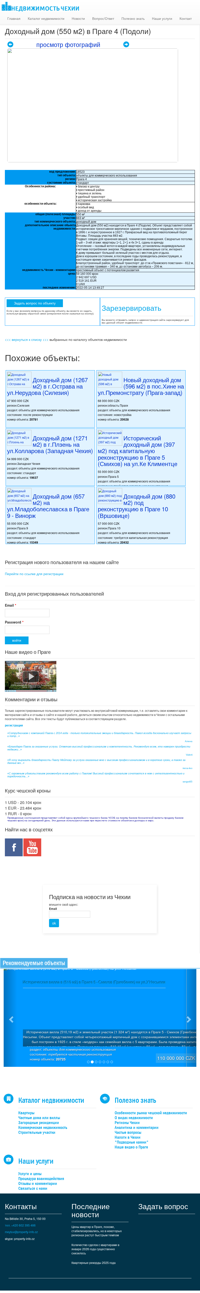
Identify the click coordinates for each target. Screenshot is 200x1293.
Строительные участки (36, 1132)
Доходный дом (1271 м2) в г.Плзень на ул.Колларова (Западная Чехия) (50, 444)
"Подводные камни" (132, 1142)
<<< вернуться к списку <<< (27, 339)
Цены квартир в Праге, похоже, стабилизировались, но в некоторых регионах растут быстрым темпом (96, 1231)
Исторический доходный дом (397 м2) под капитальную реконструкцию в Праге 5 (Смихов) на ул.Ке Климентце (137, 451)
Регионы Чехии (127, 1122)
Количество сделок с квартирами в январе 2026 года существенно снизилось (95, 1249)
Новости (78, 18)
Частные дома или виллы (39, 1117)
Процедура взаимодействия (41, 1178)
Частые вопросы (128, 1132)
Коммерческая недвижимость (42, 1127)
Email (10, 605)
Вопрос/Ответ (103, 18)
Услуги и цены (29, 1173)
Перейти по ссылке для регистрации (34, 573)
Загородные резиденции (38, 1122)
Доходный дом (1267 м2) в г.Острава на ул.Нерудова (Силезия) (47, 386)
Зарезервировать (131, 308)
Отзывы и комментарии (37, 1183)
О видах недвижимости (134, 1117)
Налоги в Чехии (127, 1137)
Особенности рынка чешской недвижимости (151, 1113)
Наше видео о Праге (131, 1147)
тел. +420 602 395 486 (20, 1225)
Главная (13, 18)
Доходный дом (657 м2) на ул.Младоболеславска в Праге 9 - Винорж (48, 506)
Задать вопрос (163, 1206)
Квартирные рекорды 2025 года (93, 1262)
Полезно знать (133, 18)
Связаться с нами (32, 1188)
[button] (10, 1018)
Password (14, 622)
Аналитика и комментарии (137, 1127)
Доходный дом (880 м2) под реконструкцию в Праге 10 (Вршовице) (136, 506)
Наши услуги (162, 18)
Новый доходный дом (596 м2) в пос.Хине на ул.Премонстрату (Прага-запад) (141, 386)
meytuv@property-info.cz (21, 1232)
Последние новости (90, 1210)
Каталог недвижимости (46, 18)
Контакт (186, 18)
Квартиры (26, 1113)
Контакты (21, 1206)
